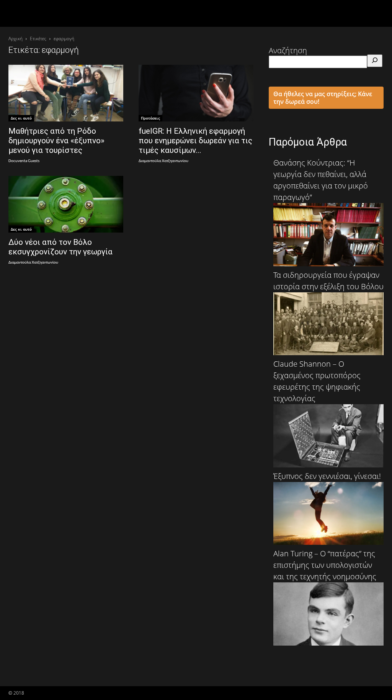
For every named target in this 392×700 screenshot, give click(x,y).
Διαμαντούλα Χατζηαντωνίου (163, 161)
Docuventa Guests (23, 161)
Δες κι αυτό (21, 118)
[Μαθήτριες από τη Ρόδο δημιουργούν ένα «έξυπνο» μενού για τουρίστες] (65, 93)
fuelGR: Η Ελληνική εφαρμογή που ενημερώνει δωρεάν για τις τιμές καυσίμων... (195, 140)
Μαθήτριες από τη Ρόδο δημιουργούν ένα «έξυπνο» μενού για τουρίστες (56, 140)
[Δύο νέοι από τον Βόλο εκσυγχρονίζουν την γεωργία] (65, 204)
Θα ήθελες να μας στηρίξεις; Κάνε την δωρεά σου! (322, 98)
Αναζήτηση (288, 50)
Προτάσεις (150, 118)
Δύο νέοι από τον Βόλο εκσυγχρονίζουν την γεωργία (60, 247)
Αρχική (15, 38)
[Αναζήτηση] (374, 60)
